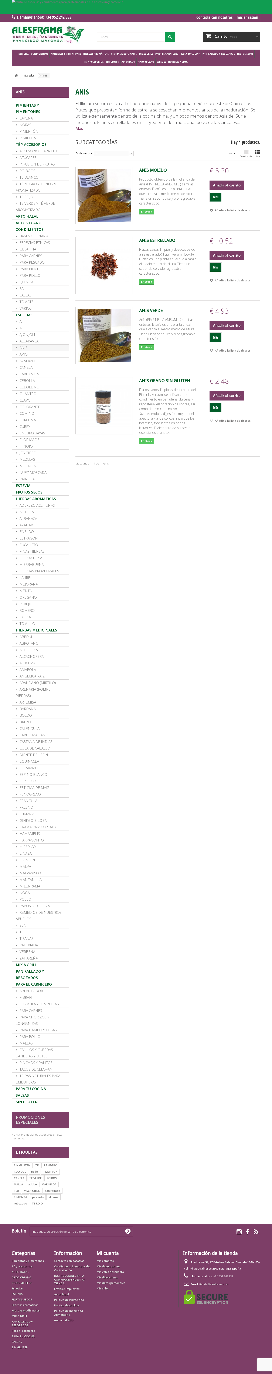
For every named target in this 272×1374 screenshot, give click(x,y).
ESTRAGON (28, 538)
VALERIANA (28, 945)
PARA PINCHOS (31, 268)
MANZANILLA (30, 879)
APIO (23, 354)
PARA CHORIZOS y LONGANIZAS (32, 1020)
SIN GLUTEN (112, 62)
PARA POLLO (29, 275)
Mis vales (103, 1288)
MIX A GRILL (146, 54)
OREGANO (28, 597)
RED (16, 1191)
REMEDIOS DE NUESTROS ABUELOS (39, 915)
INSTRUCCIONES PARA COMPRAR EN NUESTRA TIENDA (69, 1279)
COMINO (26, 413)
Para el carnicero (167, 54)
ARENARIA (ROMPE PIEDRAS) (33, 692)
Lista (257, 156)
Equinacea (29, 761)
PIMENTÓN (28, 131)
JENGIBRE (27, 452)
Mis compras (105, 1261)
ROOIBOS (20, 1172)
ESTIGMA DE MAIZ (34, 787)
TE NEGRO (50, 1165)
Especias (23, 54)
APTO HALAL (128, 62)
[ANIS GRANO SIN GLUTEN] (104, 405)
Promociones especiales (30, 1120)
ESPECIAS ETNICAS (34, 242)
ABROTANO (28, 643)
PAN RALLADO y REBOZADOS (219, 54)
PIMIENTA (27, 137)
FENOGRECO (30, 794)
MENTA (25, 590)
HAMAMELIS (29, 833)
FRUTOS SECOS (245, 54)
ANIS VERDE (151, 310)
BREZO (25, 721)
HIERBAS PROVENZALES (39, 571)
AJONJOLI (27, 334)
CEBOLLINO (29, 387)
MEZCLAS (27, 459)
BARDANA (27, 708)
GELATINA (27, 249)
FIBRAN (25, 997)
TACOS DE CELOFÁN (35, 1069)
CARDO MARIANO (33, 735)
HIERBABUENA (31, 564)
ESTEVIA (161, 62)
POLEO (25, 899)
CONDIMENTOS (39, 54)
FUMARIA (26, 813)
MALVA (25, 866)
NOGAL (25, 892)
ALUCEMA (27, 663)
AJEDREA (26, 511)
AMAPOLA (27, 669)
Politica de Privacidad (69, 1300)
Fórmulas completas (39, 1003)
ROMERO (27, 610)
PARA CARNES (30, 255)
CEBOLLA (27, 380)
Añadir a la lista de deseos (232, 210)
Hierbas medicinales (124, 54)
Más (79, 128)
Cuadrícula (246, 156)
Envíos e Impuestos (66, 1289)
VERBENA (27, 951)
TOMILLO (27, 623)
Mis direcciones (107, 1277)
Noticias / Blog (178, 62)
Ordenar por (83, 153)
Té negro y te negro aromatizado (37, 187)
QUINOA (26, 282)
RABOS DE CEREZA (34, 905)
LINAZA (25, 853)
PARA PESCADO (32, 262)
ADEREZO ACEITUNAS (37, 505)
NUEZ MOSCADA (33, 472)
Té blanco (28, 177)
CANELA (26, 367)
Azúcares (28, 157)
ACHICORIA (28, 649)
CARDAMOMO (30, 373)
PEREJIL (25, 603)
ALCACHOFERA (31, 656)
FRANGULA (28, 800)
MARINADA (49, 1184)
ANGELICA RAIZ (32, 676)
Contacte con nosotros (214, 17)
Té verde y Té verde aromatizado (35, 206)
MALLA (18, 1184)
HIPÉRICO (27, 846)
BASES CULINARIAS (34, 236)
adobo (32, 1184)
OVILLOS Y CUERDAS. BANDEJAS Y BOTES (35, 1052)
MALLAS (26, 1043)
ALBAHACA (28, 518)
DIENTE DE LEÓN (33, 754)
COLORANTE (29, 406)
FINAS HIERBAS (32, 551)
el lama (53, 1197)
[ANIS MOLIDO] (104, 195)
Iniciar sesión (247, 17)
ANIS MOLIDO (153, 170)
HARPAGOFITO (31, 840)
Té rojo (26, 196)
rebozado (20, 1203)
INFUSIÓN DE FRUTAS (37, 164)
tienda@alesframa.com (213, 1284)
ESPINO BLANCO (33, 774)
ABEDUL (26, 636)
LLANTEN (27, 859)
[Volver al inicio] (16, 75)
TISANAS (26, 938)
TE (37, 1165)
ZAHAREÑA (28, 958)
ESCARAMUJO (30, 767)
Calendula (29, 728)
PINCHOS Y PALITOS (35, 1062)
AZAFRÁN (27, 360)
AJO (22, 327)
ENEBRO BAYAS (32, 433)
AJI (21, 321)
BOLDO (25, 715)
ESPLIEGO (27, 781)
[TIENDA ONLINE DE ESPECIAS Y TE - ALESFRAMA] (51, 34)
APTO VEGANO (146, 62)
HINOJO (26, 446)
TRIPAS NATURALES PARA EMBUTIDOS (38, 1079)
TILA (23, 931)
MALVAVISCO (30, 873)
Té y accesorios (94, 62)
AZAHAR (26, 525)
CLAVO (25, 400)
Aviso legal (61, 1294)
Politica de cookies (66, 1305)
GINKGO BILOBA (33, 820)
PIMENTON (50, 1172)
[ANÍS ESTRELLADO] (104, 265)
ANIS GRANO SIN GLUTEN (164, 380)
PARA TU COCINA (190, 54)
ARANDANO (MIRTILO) (37, 682)
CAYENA (26, 118)
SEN (22, 925)
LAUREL (25, 577)
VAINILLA (27, 479)
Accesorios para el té (39, 151)
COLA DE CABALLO (34, 748)
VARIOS (25, 308)
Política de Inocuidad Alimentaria (68, 1313)
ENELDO (26, 531)
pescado (38, 1197)
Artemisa (27, 702)
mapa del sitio (63, 1320)
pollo (34, 1172)
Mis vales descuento (110, 1272)
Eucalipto (28, 544)
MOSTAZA (27, 465)
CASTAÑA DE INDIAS (35, 741)
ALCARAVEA (28, 341)
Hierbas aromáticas (96, 54)
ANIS (23, 347)
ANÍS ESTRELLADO (157, 240)
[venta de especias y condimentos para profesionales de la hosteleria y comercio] (136, 7)
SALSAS (22, 1095)
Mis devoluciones (108, 1266)
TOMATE (26, 301)
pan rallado (52, 1191)
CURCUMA (27, 419)
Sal (22, 288)
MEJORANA (28, 584)
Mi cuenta (108, 1253)
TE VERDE (35, 1178)
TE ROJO (37, 1203)
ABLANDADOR (31, 990)
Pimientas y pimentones (66, 54)
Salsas (25, 295)
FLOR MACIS (29, 439)
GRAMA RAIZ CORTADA (38, 827)
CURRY (24, 426)
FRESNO (26, 807)
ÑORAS (25, 124)
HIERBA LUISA (30, 557)
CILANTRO (27, 393)
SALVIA (25, 617)
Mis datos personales (111, 1283)
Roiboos (27, 170)
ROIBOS (52, 1178)
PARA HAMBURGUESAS (38, 1030)
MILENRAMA (29, 886)
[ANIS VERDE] (104, 335)
